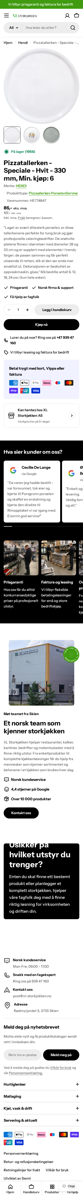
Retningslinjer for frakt (22, 1170)
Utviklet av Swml (17, 1178)
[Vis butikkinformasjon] (71, 415)
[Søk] (73, 27)
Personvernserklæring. (26, 1073)
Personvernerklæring (21, 1153)
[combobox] (41, 27)
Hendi (23, 42)
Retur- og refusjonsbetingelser (28, 1162)
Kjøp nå (41, 324)
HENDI (21, 186)
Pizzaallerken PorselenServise (53, 193)
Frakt (21, 218)
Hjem (8, 42)
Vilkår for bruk (60, 1068)
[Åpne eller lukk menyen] (6, 15)
